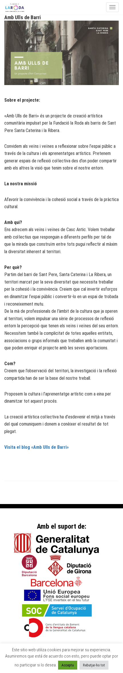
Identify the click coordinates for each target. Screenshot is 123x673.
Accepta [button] (67, 665)
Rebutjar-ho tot (94, 665)
